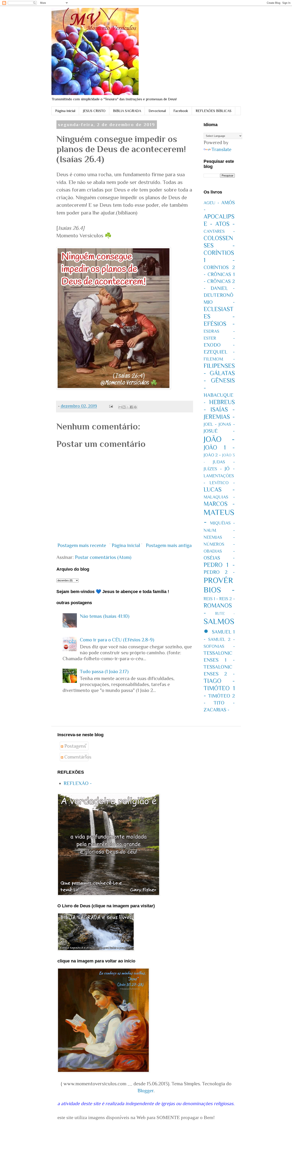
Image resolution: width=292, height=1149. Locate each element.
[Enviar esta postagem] (110, 405)
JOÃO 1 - (219, 447)
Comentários (77, 757)
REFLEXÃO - (78, 783)
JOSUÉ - (219, 431)
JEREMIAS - (219, 416)
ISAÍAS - (222, 409)
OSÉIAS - (219, 558)
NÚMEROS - (219, 544)
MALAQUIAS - (219, 496)
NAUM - (219, 530)
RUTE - (225, 613)
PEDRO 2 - (219, 572)
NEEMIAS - (219, 537)
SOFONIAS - (219, 646)
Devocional (157, 111)
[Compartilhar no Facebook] (131, 407)
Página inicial (65, 111)
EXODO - (219, 345)
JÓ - (230, 468)
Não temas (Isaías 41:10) (104, 616)
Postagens (74, 746)
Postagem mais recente (81, 545)
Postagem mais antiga (169, 545)
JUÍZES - (213, 468)
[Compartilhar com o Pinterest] (135, 407)
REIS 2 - (227, 598)
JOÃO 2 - (212, 454)
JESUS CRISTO (94, 111)
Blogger (145, 1090)
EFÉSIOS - (219, 323)
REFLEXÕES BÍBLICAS (213, 111)
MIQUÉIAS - (222, 522)
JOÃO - (219, 439)
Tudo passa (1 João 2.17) (104, 671)
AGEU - (211, 202)
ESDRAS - (219, 331)
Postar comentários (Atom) (103, 557)
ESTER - (219, 338)
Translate (221, 149)
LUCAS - (219, 489)
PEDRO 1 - (219, 565)
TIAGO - (219, 681)
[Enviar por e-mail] (120, 407)
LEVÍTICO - (222, 482)
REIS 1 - (211, 598)
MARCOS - (219, 503)
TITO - (224, 703)
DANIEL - (223, 288)
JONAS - (227, 424)
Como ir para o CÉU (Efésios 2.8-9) (117, 640)
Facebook (180, 111)
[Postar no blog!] (124, 407)
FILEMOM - (219, 358)
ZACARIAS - (216, 710)
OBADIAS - (219, 551)
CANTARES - (219, 231)
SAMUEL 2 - (221, 639)
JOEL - (210, 424)
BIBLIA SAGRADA (127, 111)
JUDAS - (224, 461)
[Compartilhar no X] (128, 407)
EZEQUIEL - (219, 352)
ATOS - (225, 223)
